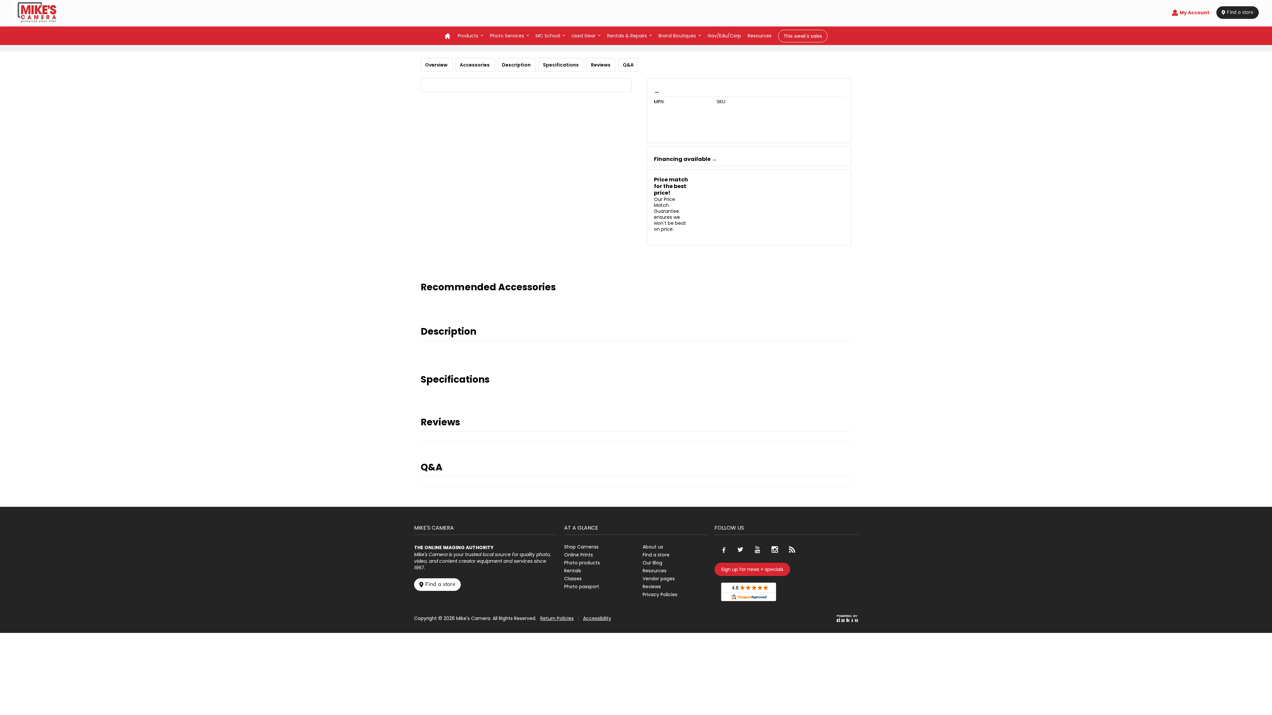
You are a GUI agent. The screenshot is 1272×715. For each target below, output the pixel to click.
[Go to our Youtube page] (757, 549)
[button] (470, 35)
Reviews (601, 65)
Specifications (561, 65)
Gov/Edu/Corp (724, 35)
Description (517, 65)
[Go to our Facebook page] (723, 549)
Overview (437, 65)
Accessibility (597, 618)
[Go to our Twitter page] (740, 549)
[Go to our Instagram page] (774, 549)
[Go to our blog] (792, 549)
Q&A (628, 65)
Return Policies (557, 618)
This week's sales (802, 36)
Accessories (475, 65)
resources (759, 35)
